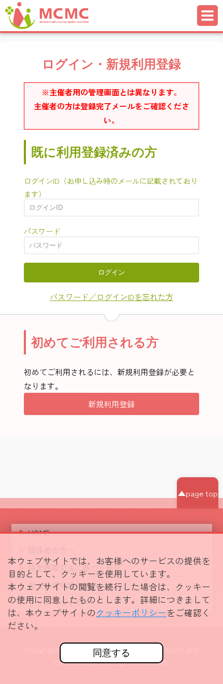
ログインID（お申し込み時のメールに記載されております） (111, 187)
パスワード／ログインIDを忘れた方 (111, 296)
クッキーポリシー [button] (131, 612)
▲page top (198, 493)
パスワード (42, 231)
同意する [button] (111, 653)
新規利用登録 (111, 403)
